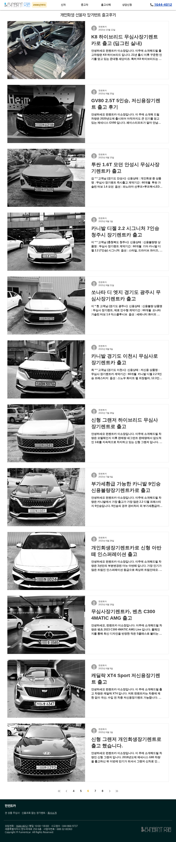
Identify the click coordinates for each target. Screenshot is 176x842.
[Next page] (110, 791)
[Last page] (117, 791)
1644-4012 (22, 826)
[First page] (59, 791)
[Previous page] (66, 791)
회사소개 (52, 812)
